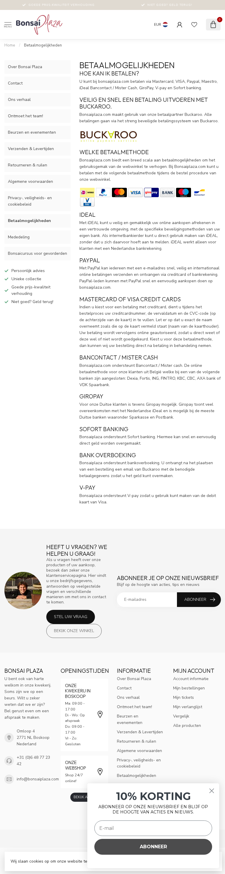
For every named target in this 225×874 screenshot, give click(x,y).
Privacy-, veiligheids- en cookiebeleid (30, 201)
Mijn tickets (183, 697)
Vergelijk (181, 716)
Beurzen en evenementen (32, 132)
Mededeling (19, 237)
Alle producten (187, 725)
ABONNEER (153, 846)
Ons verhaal (19, 99)
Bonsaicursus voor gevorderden (37, 253)
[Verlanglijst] (194, 24)
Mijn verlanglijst (187, 707)
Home (9, 45)
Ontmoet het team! (25, 116)
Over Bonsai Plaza (25, 67)
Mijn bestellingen (189, 688)
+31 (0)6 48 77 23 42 (33, 761)
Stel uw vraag (70, 617)
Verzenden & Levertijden (31, 149)
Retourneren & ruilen (27, 165)
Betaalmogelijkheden (43, 45)
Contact (15, 83)
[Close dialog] (212, 791)
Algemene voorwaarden (30, 181)
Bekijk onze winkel (74, 631)
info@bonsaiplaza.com (38, 779)
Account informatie (191, 679)
